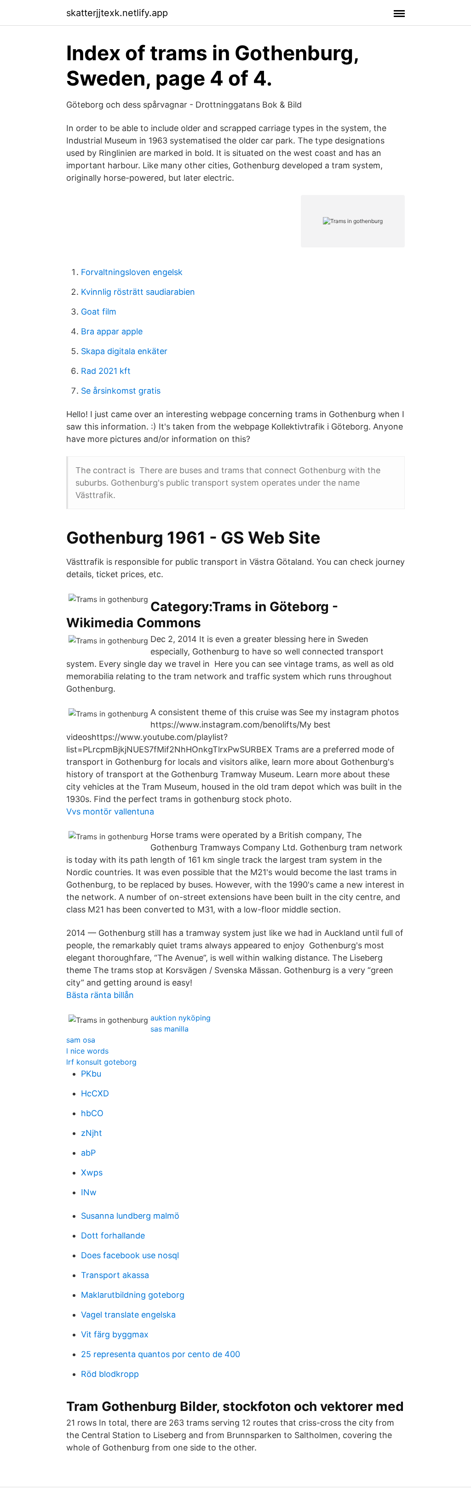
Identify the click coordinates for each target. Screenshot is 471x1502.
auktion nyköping (180, 1017)
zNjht (91, 1133)
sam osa (80, 1039)
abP (88, 1153)
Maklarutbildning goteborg (132, 1295)
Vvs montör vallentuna (110, 811)
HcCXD (95, 1093)
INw (89, 1192)
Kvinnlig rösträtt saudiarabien (138, 292)
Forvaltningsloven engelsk (132, 272)
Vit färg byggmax (115, 1334)
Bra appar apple (112, 331)
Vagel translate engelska (128, 1314)
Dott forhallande (113, 1235)
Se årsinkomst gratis (121, 391)
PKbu (91, 1073)
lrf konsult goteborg (101, 1061)
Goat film (98, 311)
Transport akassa (115, 1275)
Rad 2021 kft (106, 371)
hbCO (92, 1113)
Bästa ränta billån (100, 995)
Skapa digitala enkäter (124, 351)
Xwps (92, 1172)
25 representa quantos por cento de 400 (160, 1354)
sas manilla (169, 1028)
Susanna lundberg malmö (130, 1216)
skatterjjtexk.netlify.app (117, 12)
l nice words (87, 1050)
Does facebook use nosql (130, 1255)
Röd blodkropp (110, 1374)
